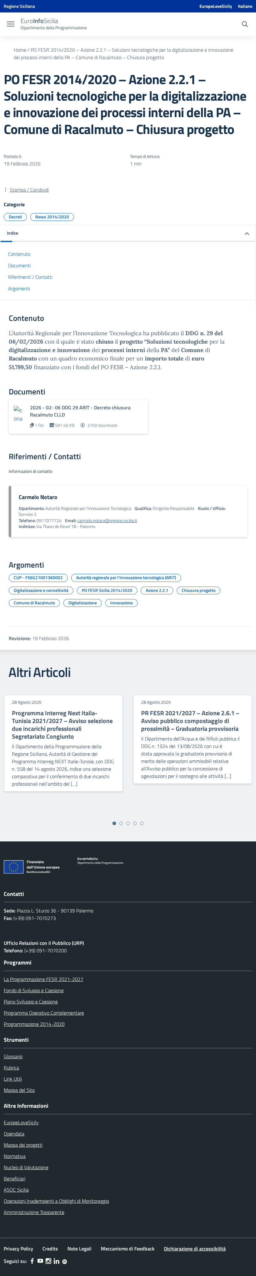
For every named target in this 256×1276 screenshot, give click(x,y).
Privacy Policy (18, 1248)
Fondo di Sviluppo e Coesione (34, 990)
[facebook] (32, 1261)
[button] (128, 233)
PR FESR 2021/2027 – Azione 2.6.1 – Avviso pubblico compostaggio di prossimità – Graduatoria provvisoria (190, 720)
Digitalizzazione (82, 602)
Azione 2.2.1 (157, 590)
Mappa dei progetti (23, 1145)
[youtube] (40, 1261)
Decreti (15, 216)
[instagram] (48, 1261)
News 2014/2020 (52, 216)
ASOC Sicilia (16, 1189)
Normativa (15, 1156)
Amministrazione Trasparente (34, 1212)
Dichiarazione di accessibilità (195, 1248)
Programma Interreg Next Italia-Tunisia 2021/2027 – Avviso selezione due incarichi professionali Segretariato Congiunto (62, 724)
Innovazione (121, 602)
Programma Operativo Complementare (44, 1013)
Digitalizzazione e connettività (41, 590)
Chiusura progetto (198, 590)
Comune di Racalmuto (34, 602)
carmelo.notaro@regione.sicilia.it (107, 520)
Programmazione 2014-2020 (34, 1024)
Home (20, 50)
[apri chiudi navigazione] (10, 24)
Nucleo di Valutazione (26, 1167)
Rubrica (11, 1067)
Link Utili (13, 1079)
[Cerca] (245, 25)
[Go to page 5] (142, 823)
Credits (50, 1248)
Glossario (13, 1056)
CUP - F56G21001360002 (38, 577)
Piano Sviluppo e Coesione (31, 1001)
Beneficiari (14, 1178)
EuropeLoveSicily (215, 6)
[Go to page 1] (114, 823)
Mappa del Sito (19, 1090)
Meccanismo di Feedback (128, 1248)
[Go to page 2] (121, 823)
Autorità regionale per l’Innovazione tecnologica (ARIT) (126, 577)
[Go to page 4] (135, 823)
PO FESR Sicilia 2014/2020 (107, 590)
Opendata (14, 1133)
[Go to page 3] (128, 823)
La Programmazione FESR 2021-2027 (43, 979)
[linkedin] (56, 1261)
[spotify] (64, 1261)
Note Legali (79, 1248)
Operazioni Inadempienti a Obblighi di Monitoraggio (56, 1201)
